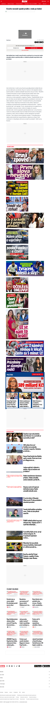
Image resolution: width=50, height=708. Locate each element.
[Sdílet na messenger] (39, 42)
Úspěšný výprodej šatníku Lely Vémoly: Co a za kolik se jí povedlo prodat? (32, 435)
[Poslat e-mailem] (43, 42)
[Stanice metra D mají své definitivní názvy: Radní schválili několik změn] (14, 490)
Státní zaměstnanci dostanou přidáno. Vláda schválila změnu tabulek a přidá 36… (32, 477)
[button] (38, 666)
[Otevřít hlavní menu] (1, 1)
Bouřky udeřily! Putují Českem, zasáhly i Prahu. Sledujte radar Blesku (31, 556)
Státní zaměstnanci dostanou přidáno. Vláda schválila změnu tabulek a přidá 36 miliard (25, 403)
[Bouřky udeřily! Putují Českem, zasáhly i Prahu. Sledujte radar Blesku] (14, 557)
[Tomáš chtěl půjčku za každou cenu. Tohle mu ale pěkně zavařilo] (14, 512)
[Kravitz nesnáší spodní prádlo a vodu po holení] (20, 20)
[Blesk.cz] (25, 1)
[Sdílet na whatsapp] (41, 42)
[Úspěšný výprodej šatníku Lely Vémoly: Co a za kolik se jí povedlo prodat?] (14, 437)
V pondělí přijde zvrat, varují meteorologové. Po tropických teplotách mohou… (32, 534)
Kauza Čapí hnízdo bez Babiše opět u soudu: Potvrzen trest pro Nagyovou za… (32, 458)
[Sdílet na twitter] (37, 42)
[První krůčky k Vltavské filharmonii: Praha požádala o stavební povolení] (14, 501)
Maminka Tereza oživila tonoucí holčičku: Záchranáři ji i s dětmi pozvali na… (32, 545)
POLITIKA (10, 375)
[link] (7, 666)
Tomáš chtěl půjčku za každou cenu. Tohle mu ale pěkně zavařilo (32, 511)
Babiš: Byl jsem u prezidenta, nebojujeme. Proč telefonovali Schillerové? (37, 403)
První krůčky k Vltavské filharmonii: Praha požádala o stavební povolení (32, 500)
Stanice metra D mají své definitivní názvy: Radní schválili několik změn (31, 489)
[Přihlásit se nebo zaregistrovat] (48, 1)
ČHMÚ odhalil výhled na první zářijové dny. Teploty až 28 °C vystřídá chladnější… (32, 522)
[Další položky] (48, 4)
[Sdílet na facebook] (35, 42)
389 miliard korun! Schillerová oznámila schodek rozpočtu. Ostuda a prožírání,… (32, 448)
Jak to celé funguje (25, 50)
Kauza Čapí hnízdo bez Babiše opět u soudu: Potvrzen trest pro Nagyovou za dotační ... (12, 403)
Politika (8, 398)
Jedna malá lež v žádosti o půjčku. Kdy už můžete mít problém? (31, 469)
